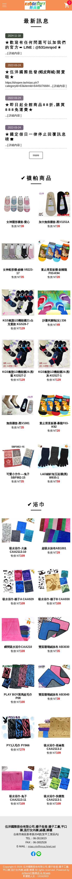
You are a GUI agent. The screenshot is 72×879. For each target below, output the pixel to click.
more (36, 155)
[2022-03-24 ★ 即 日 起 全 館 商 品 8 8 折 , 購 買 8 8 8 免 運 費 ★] (36, 115)
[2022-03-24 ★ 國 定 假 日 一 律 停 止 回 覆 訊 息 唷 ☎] (36, 145)
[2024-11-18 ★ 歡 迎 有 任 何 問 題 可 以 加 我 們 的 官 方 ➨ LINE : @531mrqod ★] (36, 53)
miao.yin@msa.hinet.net (42, 846)
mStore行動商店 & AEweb (36, 873)
